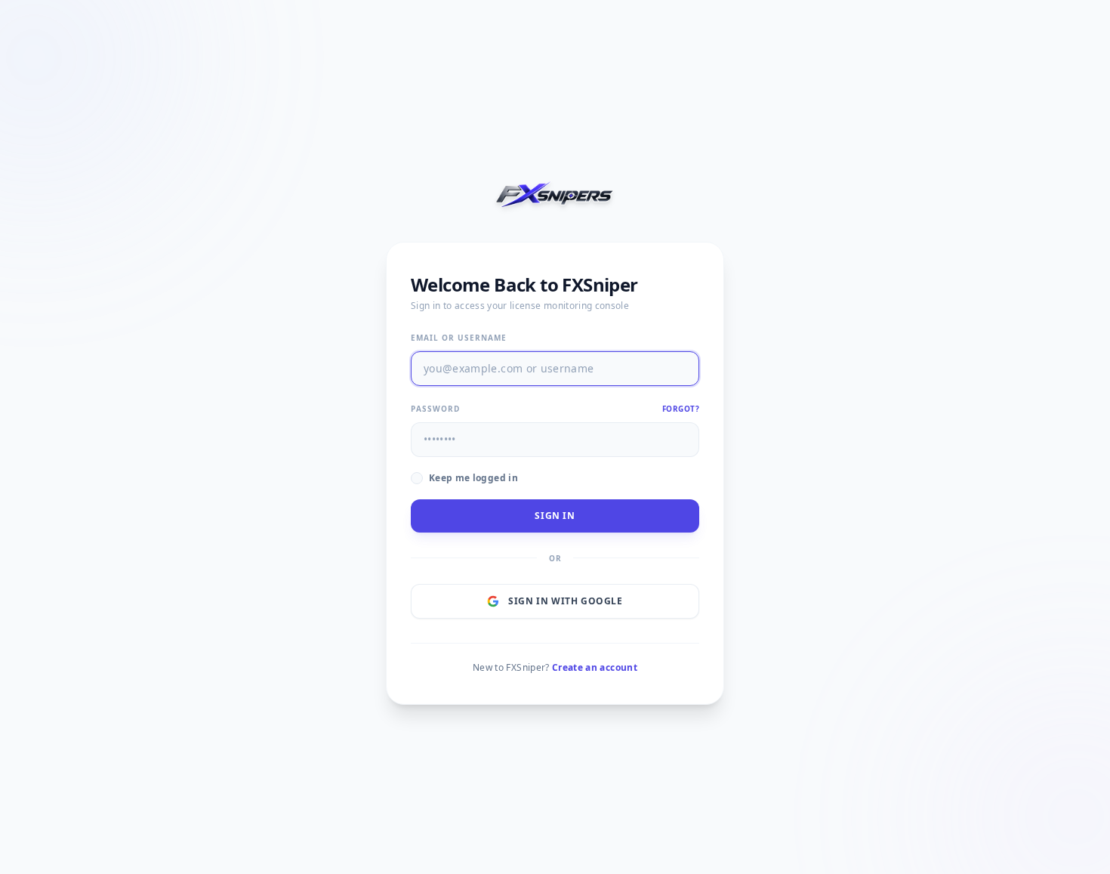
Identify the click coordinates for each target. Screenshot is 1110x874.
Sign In (555, 515)
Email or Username (459, 337)
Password (435, 408)
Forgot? (681, 408)
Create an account (594, 667)
